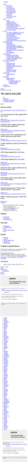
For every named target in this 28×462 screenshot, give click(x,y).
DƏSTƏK (6, 76)
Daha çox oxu (4, 119)
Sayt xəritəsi (3, 257)
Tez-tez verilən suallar (9, 230)
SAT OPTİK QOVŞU (12, 27)
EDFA (8, 20)
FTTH (5, 31)
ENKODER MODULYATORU (14, 46)
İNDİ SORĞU (4, 253)
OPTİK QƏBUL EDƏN (12, 24)
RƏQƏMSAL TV (8, 42)
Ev (4, 97)
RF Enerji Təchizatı (11, 29)
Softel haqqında (13, 83)
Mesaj (2, 268)
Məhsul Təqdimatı (14, 82)
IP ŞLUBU (9, 51)
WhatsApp (6, 271)
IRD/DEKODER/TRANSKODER (15, 50)
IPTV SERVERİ (11, 52)
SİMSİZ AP (9, 68)
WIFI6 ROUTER (11, 64)
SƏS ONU (9, 15)
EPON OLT (9, 5)
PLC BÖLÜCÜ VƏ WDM (13, 38)
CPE (8, 62)
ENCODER (9, 43)
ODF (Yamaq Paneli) (12, 36)
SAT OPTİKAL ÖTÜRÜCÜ (13, 25)
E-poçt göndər (4, 269)
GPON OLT (10, 7)
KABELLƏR (7, 54)
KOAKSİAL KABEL (12, 59)
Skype (2, 272)
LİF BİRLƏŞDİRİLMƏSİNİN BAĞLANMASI (14, 34)
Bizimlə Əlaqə (7, 86)
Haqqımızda (6, 72)
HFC (5, 19)
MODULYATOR (11, 44)
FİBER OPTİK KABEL (12, 55)
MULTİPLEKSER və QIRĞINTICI (15, 47)
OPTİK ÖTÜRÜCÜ (11, 23)
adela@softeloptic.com (13, 207)
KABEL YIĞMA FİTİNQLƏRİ (14, 58)
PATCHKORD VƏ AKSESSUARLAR (16, 40)
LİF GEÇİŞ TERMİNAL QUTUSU (15, 32)
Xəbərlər (6, 85)
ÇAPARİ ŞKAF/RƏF (12, 39)
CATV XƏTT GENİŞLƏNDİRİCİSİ (15, 28)
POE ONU (9, 17)
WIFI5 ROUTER (11, 63)
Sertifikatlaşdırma (11, 74)
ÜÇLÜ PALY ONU (11, 16)
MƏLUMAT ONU (11, 12)
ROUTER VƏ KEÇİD (9, 60)
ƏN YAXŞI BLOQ (12, 257)
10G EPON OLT (11, 8)
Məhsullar (6, 98)
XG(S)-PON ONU (11, 11)
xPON (5, 4)
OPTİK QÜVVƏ (11, 21)
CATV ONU (10, 13)
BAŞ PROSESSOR (11, 48)
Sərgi (8, 75)
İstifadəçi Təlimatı (11, 78)
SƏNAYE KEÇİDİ (11, 71)
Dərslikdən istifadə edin (15, 80)
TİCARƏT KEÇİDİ (11, 70)
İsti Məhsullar (23, 255)
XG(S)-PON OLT (11, 9)
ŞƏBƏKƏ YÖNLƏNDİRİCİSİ (14, 66)
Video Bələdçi (10, 79)
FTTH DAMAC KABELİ (13, 56)
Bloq (5, 231)
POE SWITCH (10, 67)
